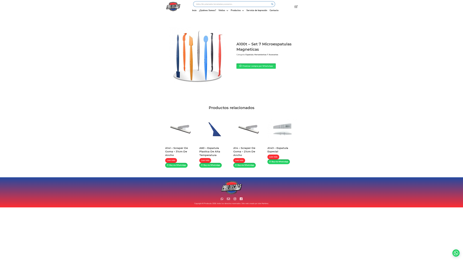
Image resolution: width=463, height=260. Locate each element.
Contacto (274, 10)
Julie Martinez (263, 203)
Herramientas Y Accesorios (266, 54)
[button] (456, 253)
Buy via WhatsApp (177, 165)
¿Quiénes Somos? (207, 10)
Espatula (249, 54)
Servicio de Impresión (256, 10)
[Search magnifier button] (272, 4)
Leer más (171, 160)
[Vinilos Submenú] (227, 11)
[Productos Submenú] (243, 11)
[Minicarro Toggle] (296, 6)
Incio (194, 10)
